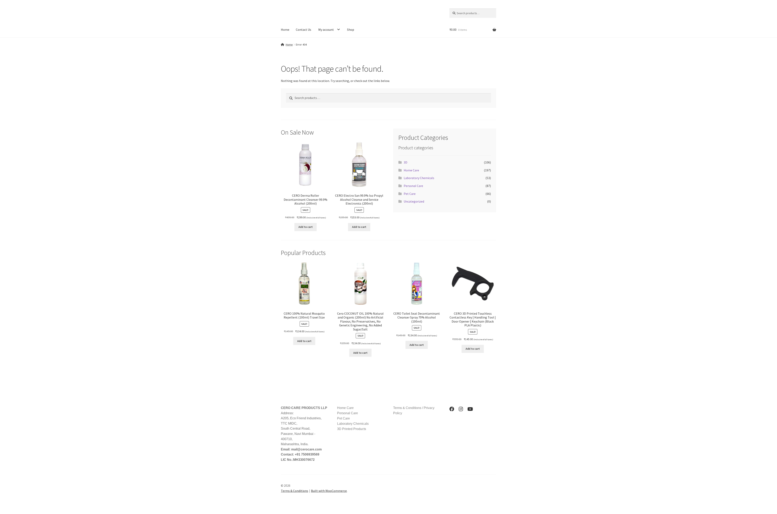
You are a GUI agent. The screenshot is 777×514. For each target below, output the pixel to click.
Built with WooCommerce (329, 491)
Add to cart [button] (305, 227)
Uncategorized (414, 201)
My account (326, 30)
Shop (350, 30)
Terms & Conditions (294, 491)
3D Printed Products (351, 429)
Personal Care (413, 186)
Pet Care (410, 194)
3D (405, 162)
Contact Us (303, 30)
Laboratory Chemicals (419, 178)
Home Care (411, 170)
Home (285, 30)
